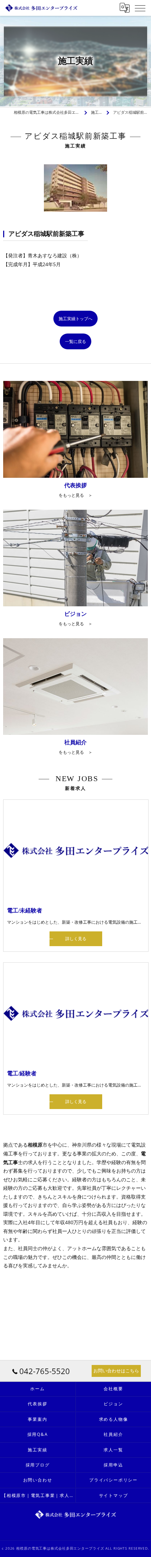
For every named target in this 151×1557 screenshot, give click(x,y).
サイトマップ (113, 1495)
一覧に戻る (75, 341)
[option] (75, 188)
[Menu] (140, 7)
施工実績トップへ (75, 319)
